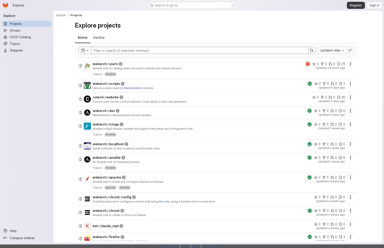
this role (164, 201)
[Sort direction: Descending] (350, 50)
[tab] (82, 37)
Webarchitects (133, 88)
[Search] (311, 50)
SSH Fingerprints (213, 246)
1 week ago (337, 128)
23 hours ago (336, 67)
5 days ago (337, 101)
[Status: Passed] (309, 83)
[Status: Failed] (307, 64)
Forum (185, 246)
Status (196, 246)
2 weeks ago (336, 181)
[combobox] (332, 50)
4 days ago (337, 87)
